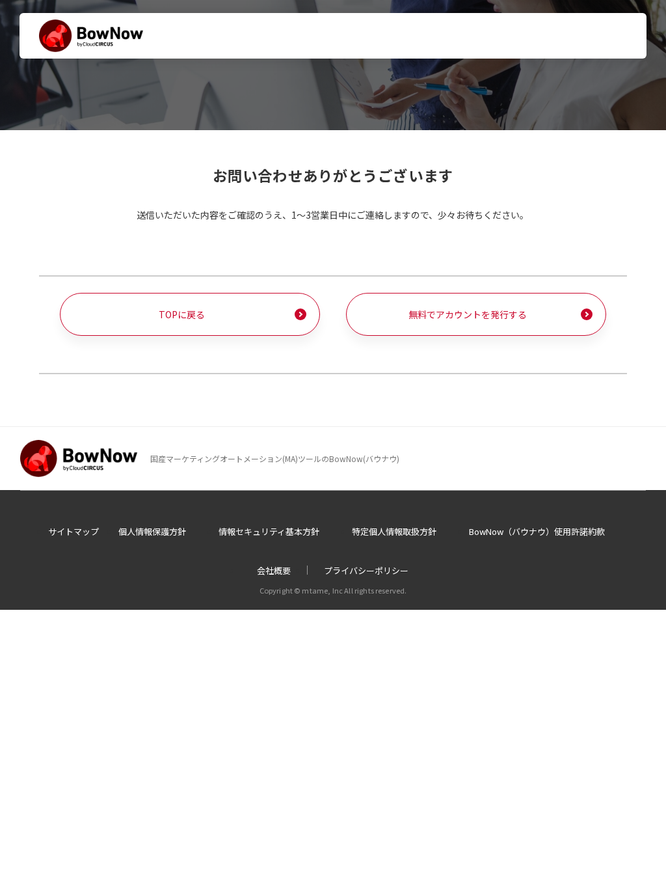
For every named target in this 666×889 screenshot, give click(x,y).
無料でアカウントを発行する (467, 314)
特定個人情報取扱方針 (394, 531)
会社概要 (274, 570)
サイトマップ (73, 531)
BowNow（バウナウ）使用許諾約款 (537, 531)
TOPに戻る (182, 314)
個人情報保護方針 (152, 531)
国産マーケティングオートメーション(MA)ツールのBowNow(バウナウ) (274, 458)
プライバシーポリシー (366, 570)
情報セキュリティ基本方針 (269, 531)
